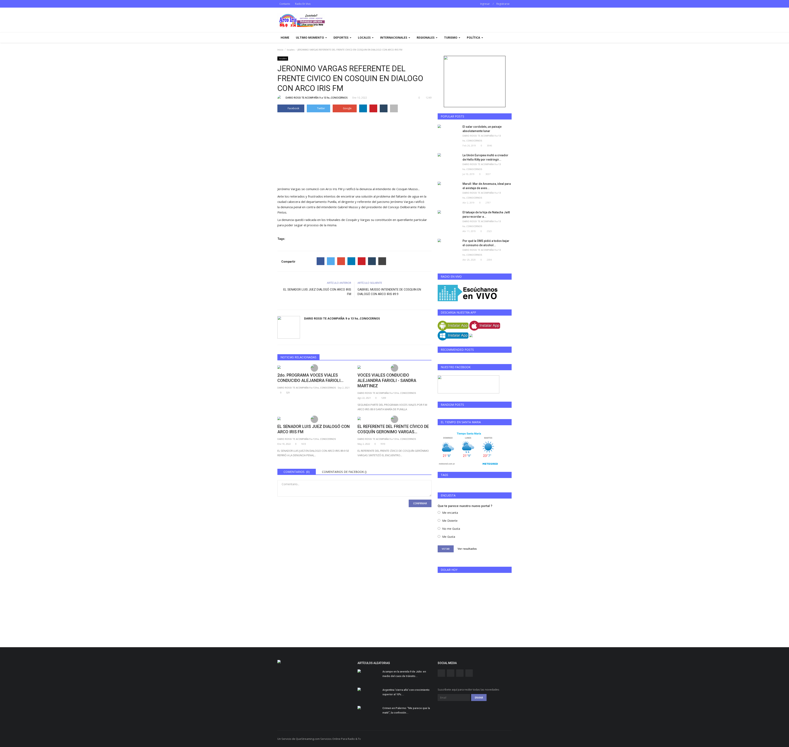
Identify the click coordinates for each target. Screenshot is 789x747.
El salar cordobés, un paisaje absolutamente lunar (482, 129)
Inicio (280, 49)
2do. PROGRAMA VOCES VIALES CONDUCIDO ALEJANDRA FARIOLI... (310, 378)
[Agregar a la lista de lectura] (394, 108)
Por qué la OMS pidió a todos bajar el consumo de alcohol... (486, 243)
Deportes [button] (341, 37)
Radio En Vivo (303, 4)
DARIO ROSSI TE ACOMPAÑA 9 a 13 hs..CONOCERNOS (317, 97)
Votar (446, 548)
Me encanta (450, 513)
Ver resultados (467, 548)
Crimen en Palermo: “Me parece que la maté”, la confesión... (406, 710)
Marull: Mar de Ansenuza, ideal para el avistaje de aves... (487, 186)
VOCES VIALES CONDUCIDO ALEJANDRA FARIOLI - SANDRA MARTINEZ (387, 380)
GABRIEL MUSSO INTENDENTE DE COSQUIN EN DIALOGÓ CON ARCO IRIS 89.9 (389, 292)
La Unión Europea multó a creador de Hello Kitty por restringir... (485, 157)
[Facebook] (320, 261)
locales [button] (364, 37)
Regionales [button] (426, 37)
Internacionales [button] (394, 37)
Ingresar (485, 4)
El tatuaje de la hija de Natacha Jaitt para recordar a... (486, 214)
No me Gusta (451, 529)
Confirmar (420, 503)
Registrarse (503, 4)
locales (290, 49)
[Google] (341, 261)
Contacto (284, 4)
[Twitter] (331, 261)
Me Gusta (448, 537)
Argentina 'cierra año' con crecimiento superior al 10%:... (405, 692)
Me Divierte (450, 521)
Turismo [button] (451, 37)
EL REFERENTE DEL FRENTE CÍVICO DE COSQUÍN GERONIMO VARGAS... (393, 429)
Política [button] (474, 37)
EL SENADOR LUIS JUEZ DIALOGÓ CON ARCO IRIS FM (317, 292)
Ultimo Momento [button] (310, 37)
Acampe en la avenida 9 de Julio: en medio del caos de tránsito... (404, 674)
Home (285, 37)
